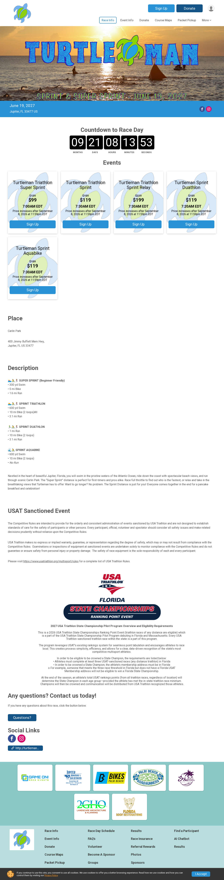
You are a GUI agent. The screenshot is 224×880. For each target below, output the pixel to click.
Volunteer (95, 846)
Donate (189, 8)
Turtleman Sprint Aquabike (33, 251)
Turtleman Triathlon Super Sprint (32, 185)
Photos (136, 854)
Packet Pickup (187, 20)
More (205, 20)
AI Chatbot (181, 839)
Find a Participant (186, 831)
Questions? (22, 718)
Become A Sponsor (101, 854)
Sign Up (161, 8)
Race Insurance (142, 839)
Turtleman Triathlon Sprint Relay (138, 185)
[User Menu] (211, 8)
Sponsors (138, 862)
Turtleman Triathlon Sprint (85, 185)
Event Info (127, 20)
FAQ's (91, 839)
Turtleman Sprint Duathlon (191, 185)
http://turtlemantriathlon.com (29, 748)
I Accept (201, 874)
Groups (93, 862)
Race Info (108, 20)
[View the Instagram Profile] (22, 738)
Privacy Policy (51, 875)
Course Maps (163, 20)
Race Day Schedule (101, 831)
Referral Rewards (143, 846)
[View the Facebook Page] (12, 738)
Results (136, 831)
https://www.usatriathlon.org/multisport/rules (51, 561)
